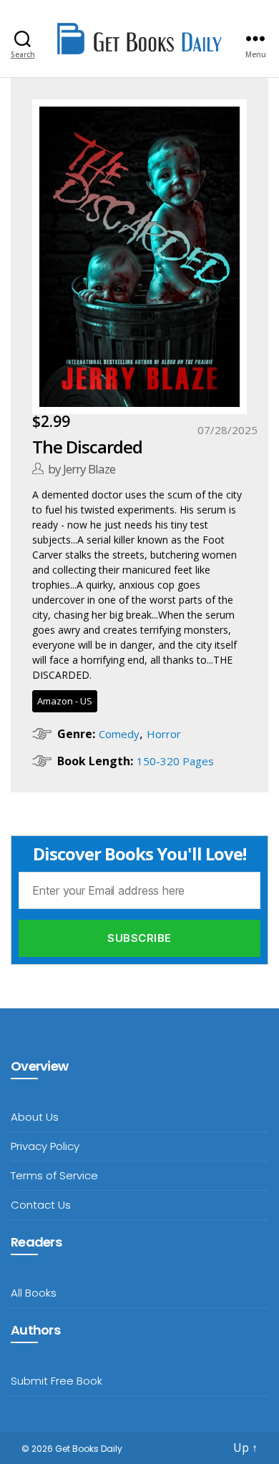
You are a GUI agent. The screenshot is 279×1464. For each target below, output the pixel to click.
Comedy (119, 734)
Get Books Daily (88, 1449)
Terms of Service (54, 1175)
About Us (35, 1116)
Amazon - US (64, 700)
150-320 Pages (175, 761)
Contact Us (41, 1204)
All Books (34, 1292)
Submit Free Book (56, 1380)
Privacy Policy (45, 1146)
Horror (164, 734)
